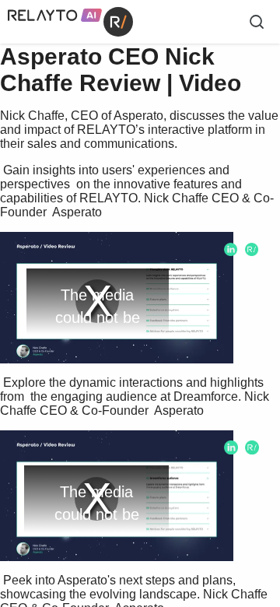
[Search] (256, 21)
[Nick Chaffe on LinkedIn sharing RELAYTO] (230, 249)
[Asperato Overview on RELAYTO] (251, 249)
